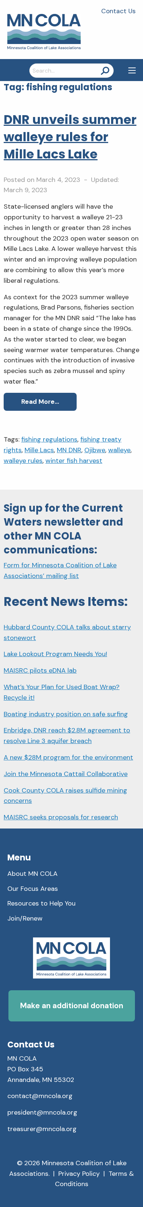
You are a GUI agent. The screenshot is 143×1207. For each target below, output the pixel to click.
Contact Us (118, 11)
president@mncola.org (42, 1112)
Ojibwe (94, 450)
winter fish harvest (73, 460)
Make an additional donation (71, 1005)
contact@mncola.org (40, 1095)
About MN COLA (32, 873)
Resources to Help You (41, 903)
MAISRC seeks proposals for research (61, 817)
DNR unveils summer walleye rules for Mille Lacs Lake (70, 137)
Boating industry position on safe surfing (66, 714)
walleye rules (23, 460)
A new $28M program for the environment (68, 757)
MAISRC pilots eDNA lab (40, 670)
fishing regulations (49, 439)
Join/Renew (25, 918)
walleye (119, 450)
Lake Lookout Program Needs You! (55, 654)
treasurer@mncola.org (42, 1128)
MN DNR (69, 450)
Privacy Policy (79, 1173)
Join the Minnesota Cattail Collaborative (66, 773)
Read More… (40, 402)
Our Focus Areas (32, 888)
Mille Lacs (39, 450)
